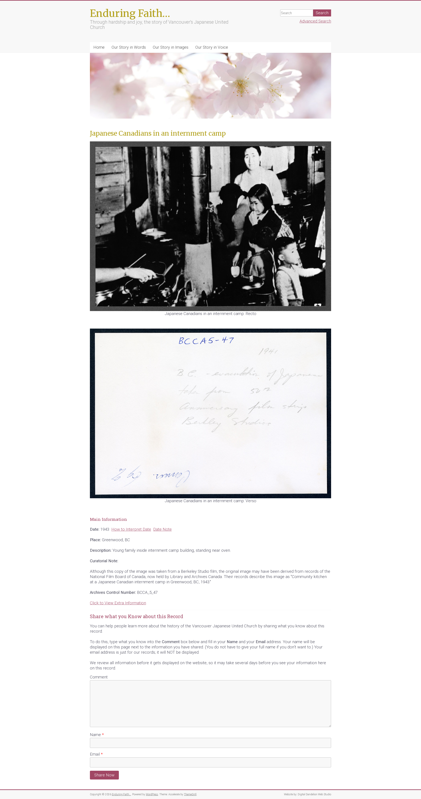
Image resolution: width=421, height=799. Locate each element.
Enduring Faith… (130, 13)
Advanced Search (315, 21)
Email (96, 754)
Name (97, 734)
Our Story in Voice (211, 47)
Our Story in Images (170, 47)
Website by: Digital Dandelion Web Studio (307, 794)
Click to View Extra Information (118, 603)
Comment (99, 677)
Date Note (162, 529)
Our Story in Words (129, 47)
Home (99, 47)
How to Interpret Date (131, 529)
